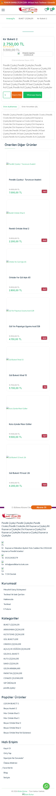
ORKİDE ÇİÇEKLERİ (12, 644)
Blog (5, 772)
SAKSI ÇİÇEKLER (10, 663)
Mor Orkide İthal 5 (11, 713)
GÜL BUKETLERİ (10, 639)
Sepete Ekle (16, 95)
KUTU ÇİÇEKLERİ (11, 658)
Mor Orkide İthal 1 (11, 718)
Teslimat (7, 604)
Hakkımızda (8, 599)
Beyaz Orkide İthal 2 (12, 728)
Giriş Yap (7, 753)
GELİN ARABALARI (11, 668)
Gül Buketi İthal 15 (18, 375)
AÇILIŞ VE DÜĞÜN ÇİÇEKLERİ (16, 649)
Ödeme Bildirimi (10, 763)
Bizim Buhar (22, 791)
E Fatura (7, 609)
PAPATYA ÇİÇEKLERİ (12, 673)
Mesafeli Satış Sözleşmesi (14, 589)
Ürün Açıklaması (10, 107)
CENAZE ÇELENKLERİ (13, 678)
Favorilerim (7, 768)
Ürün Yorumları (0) (30, 107)
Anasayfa (10, 18)
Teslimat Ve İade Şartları (14, 594)
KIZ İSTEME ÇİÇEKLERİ (13, 634)
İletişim (6, 777)
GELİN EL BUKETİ (11, 654)
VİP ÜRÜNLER (9, 683)
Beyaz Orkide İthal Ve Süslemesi (17, 732)
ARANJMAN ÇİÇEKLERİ (13, 629)
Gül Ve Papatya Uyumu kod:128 (24, 326)
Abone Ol (41, 507)
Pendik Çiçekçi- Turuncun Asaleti (25, 179)
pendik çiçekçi (9, 688)
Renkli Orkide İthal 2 (19, 228)
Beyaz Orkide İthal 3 (12, 723)
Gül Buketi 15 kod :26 (19, 473)
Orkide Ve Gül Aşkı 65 (19, 277)
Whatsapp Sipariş (34, 95)
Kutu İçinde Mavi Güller (20, 424)
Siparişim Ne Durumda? (13, 758)
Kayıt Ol (7, 748)
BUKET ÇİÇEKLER (11, 624)
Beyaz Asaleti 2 (10, 708)
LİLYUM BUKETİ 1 (11, 703)
